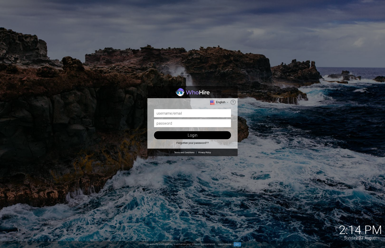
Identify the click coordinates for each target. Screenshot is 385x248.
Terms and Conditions (184, 152)
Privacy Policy (204, 152)
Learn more (224, 244)
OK (237, 244)
